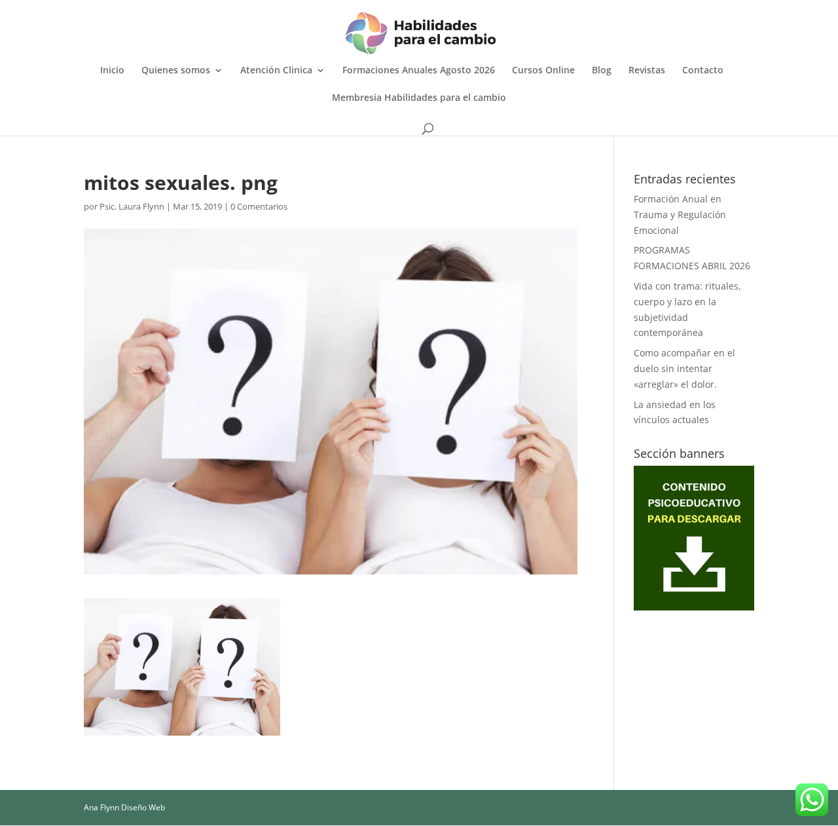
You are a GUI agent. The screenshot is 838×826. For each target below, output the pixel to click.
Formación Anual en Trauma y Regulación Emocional (680, 214)
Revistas (646, 71)
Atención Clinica (276, 71)
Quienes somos (175, 71)
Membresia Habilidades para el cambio (419, 98)
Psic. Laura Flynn (132, 206)
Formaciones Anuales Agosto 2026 (418, 71)
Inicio (112, 71)
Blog (601, 71)
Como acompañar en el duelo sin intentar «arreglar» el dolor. (684, 368)
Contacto (702, 71)
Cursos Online (543, 71)
